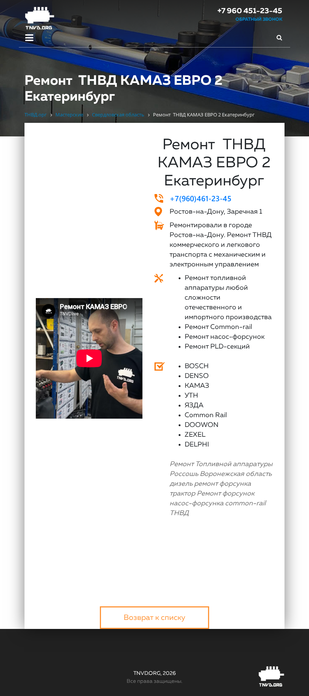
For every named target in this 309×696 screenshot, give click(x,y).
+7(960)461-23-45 (200, 198)
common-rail (245, 503)
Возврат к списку (154, 617)
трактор (182, 493)
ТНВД (179, 513)
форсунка (235, 483)
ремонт (206, 483)
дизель (181, 483)
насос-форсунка (196, 503)
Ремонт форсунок (225, 493)
